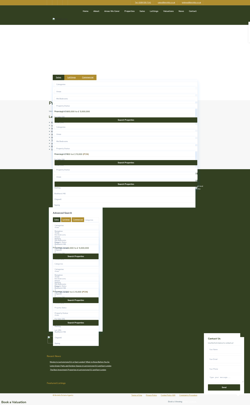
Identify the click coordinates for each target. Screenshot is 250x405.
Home (85, 11)
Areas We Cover (112, 11)
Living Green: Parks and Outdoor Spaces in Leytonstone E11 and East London (80, 366)
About (96, 11)
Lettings (154, 11)
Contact (193, 11)
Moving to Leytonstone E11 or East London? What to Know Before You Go (80, 362)
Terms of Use (136, 395)
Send (224, 387)
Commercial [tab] (87, 77)
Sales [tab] (58, 77)
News (181, 11)
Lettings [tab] (71, 77)
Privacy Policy (151, 395)
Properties (129, 11)
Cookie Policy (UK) (168, 395)
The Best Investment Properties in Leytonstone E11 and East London (78, 370)
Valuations (168, 11)
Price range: (59, 111)
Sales (142, 11)
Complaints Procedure (188, 395)
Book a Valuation (13, 402)
